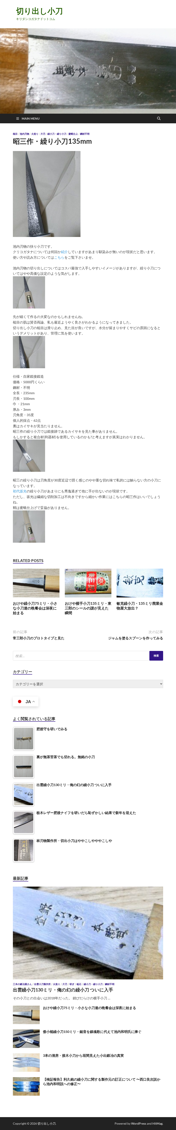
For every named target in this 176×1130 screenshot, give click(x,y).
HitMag (157, 1123)
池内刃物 (24, 133)
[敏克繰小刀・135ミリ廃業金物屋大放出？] (140, 584)
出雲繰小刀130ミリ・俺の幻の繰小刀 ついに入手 (63, 989)
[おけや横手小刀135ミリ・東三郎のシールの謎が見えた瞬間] (88, 584)
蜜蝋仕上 (73, 133)
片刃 (43, 133)
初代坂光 (20, 491)
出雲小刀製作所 (42, 984)
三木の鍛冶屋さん (22, 984)
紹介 (64, 252)
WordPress (138, 1123)
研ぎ (72, 984)
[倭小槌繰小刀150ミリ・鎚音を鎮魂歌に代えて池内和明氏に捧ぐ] (26, 1032)
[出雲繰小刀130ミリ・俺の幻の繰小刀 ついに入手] (88, 889)
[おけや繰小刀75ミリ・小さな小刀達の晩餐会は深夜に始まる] (36, 584)
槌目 (15, 133)
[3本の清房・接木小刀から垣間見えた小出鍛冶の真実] (26, 1056)
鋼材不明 (85, 133)
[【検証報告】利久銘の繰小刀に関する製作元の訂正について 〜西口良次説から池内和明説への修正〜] (26, 1080)
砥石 (79, 984)
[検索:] (88, 656)
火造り (34, 133)
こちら (59, 257)
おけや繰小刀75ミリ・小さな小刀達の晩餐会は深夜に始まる (35, 608)
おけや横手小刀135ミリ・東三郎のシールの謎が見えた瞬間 (88, 608)
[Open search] (159, 119)
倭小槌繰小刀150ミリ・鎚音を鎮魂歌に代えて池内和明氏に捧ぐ (92, 1031)
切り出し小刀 (39, 11)
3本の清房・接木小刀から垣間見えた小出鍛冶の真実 (83, 1055)
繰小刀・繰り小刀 (56, 133)
